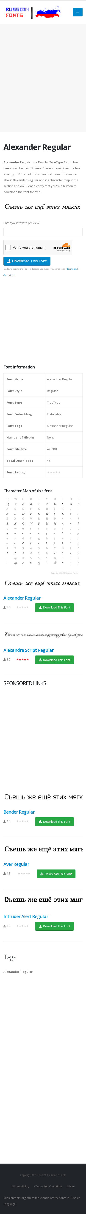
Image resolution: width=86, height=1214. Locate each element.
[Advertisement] (43, 78)
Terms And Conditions (49, 1186)
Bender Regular (19, 812)
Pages (71, 1186)
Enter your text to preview (21, 223)
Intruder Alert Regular (25, 916)
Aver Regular (16, 864)
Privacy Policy (21, 1186)
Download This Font (29, 261)
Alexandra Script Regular (28, 650)
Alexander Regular (22, 598)
